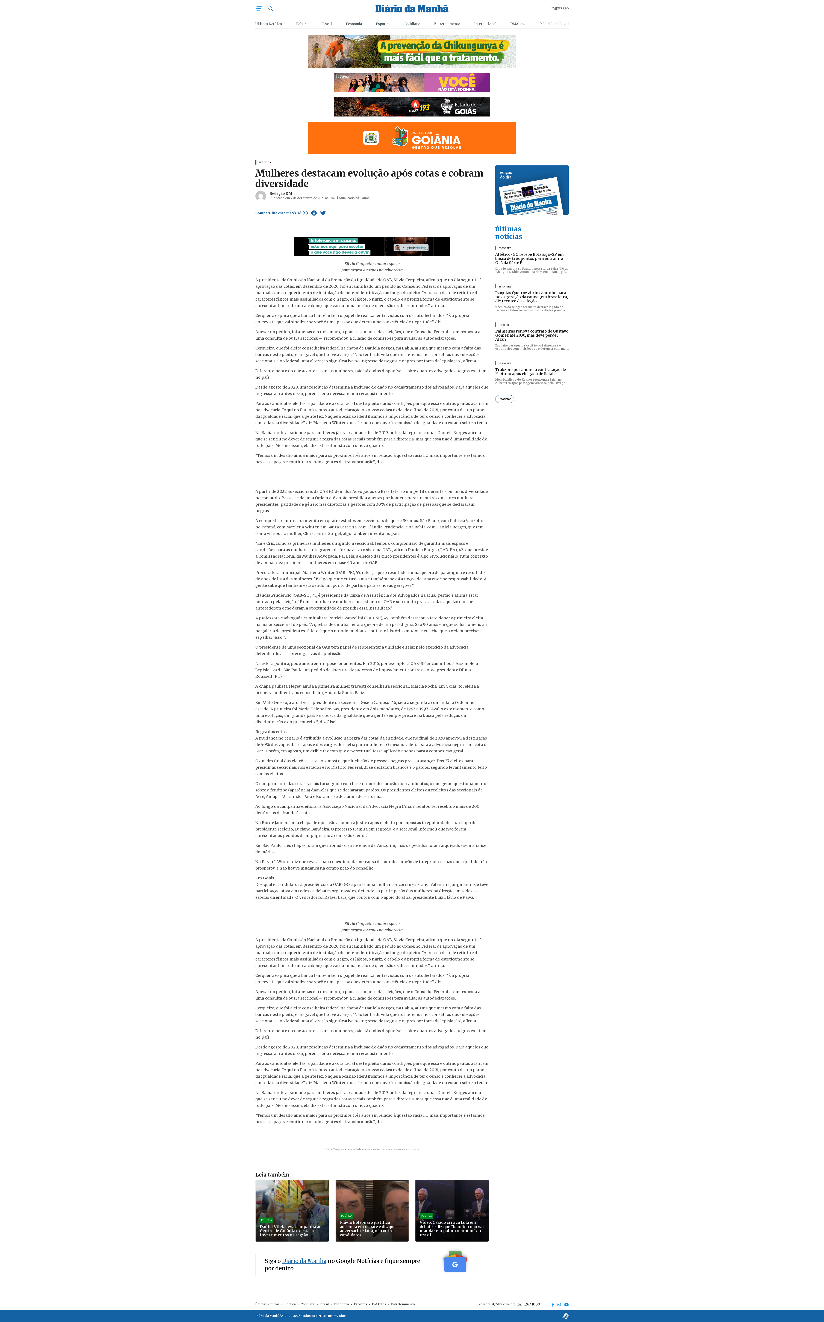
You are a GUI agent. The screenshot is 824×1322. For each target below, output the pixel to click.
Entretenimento (447, 24)
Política (302, 24)
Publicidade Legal (554, 24)
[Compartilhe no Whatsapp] (305, 213)
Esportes (383, 24)
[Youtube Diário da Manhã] (566, 1305)
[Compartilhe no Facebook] (314, 213)
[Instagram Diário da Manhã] (559, 1305)
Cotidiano (412, 24)
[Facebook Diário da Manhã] (553, 1305)
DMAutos (517, 24)
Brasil (327, 24)
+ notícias (504, 399)
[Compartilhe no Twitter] (323, 213)
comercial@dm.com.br (496, 1304)
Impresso (560, 9)
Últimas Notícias (268, 24)
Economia (354, 24)
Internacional (485, 24)
